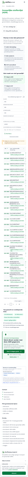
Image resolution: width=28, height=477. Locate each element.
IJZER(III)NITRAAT (14, 286)
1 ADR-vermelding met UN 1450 (17, 205)
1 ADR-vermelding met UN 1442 (17, 165)
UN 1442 (6, 164)
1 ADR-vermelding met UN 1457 (17, 242)
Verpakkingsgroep (8, 104)
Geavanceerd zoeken (14, 136)
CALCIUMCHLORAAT (15, 213)
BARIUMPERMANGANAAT (17, 191)
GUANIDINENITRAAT (15, 291)
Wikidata (5, 375)
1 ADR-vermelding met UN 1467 (17, 293)
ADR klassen (6, 406)
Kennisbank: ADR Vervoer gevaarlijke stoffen (14, 425)
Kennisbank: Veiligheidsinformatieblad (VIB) (14, 441)
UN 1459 (6, 253)
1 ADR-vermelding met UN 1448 (17, 193)
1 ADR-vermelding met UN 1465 (17, 282)
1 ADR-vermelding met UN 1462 (17, 270)
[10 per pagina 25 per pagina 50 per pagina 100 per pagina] (19, 301)
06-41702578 (7, 399)
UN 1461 (6, 262)
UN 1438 (6, 153)
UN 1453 (6, 219)
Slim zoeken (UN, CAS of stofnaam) (12, 127)
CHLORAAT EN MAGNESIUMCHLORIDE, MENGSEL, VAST (16, 254)
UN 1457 (6, 241)
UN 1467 (6, 291)
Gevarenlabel (7, 110)
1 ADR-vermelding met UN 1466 (17, 287)
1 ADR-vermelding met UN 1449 (17, 198)
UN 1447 (6, 186)
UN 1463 (6, 273)
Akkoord (14, 473)
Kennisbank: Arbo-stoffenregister (11, 431)
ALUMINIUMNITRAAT (15, 153)
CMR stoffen (6, 413)
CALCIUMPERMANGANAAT (17, 235)
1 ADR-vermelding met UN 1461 (17, 265)
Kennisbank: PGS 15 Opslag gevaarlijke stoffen (12, 421)
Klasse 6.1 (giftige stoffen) (10, 320)
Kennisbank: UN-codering (9, 436)
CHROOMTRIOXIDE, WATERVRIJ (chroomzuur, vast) (17, 274)
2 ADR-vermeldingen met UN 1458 (16, 250)
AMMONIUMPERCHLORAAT (17, 164)
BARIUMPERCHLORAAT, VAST (16, 186)
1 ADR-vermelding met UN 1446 (17, 182)
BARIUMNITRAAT (14, 180)
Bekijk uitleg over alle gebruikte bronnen (11, 382)
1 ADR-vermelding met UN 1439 (17, 160)
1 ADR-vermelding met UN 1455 (17, 231)
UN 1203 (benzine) (8, 314)
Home (3, 6)
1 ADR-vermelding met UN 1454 (17, 226)
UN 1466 (6, 286)
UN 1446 (6, 180)
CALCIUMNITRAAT (14, 224)
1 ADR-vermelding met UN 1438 (17, 154)
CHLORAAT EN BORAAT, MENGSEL (16, 247)
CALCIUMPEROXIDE (15, 241)
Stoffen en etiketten (8, 411)
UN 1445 (6, 175)
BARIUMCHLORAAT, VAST (17, 175)
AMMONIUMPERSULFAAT (17, 169)
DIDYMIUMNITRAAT (15, 280)
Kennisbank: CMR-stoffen (9, 429)
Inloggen (5, 445)
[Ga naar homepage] (8, 2)
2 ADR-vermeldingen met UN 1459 (16, 259)
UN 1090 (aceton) (19, 314)
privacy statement (13, 469)
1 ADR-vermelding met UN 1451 (17, 209)
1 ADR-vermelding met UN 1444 (17, 171)
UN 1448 (6, 191)
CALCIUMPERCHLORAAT (16, 230)
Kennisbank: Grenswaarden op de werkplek (14, 434)
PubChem (18, 373)
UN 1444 (6, 169)
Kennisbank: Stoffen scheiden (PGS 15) (12, 443)
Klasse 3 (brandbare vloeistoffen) (11, 317)
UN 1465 (6, 280)
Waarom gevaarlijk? (8, 116)
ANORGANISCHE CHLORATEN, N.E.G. (15, 262)
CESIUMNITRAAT (14, 208)
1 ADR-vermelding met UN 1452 (17, 215)
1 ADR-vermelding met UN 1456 (17, 237)
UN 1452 (6, 213)
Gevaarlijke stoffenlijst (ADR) (10, 409)
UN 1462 (6, 267)
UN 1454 (6, 224)
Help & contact (6, 460)
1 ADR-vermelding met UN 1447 (17, 189)
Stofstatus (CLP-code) (9, 121)
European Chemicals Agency (9, 373)
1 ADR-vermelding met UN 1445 (17, 176)
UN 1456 (6, 235)
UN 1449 (6, 197)
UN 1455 (6, 230)
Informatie (5, 464)
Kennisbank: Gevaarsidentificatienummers (13, 438)
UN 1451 (6, 208)
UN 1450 (6, 202)
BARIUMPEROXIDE (15, 197)
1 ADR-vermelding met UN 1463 (17, 278)
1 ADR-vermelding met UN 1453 (17, 220)
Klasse (5, 99)
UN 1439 (6, 158)
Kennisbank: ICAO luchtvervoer (11, 427)
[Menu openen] (24, 2)
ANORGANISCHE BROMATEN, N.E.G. (15, 203)
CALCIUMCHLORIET (15, 219)
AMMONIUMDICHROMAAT (17, 158)
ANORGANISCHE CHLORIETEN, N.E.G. (15, 268)
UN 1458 (6, 246)
